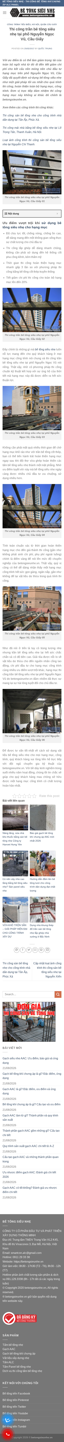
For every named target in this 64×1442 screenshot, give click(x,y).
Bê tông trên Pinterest (16, 1400)
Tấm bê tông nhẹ (13, 1344)
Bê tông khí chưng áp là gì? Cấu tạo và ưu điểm (31, 1104)
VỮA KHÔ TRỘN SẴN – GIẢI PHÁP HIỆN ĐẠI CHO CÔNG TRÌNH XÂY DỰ (15, 931)
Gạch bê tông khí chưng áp (19, 1353)
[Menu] (5, 12)
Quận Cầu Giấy (48, 24)
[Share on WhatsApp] (16, 950)
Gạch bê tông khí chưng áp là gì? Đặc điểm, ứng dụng (32, 1076)
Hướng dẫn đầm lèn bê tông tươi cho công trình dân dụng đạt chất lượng (42, 885)
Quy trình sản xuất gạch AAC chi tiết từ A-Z (28, 1146)
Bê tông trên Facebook (16, 1393)
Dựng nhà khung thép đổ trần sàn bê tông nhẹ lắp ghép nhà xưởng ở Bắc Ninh (41, 931)
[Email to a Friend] (35, 950)
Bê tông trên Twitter (14, 1406)
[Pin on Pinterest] (41, 950)
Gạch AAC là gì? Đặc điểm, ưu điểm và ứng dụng (29, 1091)
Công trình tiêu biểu (19, 24)
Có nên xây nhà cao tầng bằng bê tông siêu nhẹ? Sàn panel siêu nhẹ (15, 885)
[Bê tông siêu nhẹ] (32, 12)
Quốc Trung (45, 49)
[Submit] (58, 994)
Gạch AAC (9, 1349)
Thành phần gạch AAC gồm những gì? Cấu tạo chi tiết (31, 1133)
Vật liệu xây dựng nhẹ (16, 1358)
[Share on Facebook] (23, 950)
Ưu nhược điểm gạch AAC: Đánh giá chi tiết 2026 (29, 1174)
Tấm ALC (8, 1362)
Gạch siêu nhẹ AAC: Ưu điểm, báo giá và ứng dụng (30, 1060)
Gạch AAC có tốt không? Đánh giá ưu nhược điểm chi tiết (30, 1190)
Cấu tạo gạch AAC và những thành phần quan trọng (31, 1159)
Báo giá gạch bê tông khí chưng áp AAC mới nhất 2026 (42, 837)
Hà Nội (35, 24)
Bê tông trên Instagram (16, 1419)
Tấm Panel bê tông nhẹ (17, 1366)
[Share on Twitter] (29, 950)
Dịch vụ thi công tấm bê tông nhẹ (22, 1371)
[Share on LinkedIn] (47, 950)
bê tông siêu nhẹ (45, 349)
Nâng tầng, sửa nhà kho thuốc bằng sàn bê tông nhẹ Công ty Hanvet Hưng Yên (15, 839)
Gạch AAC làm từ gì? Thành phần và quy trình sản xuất (30, 1117)
